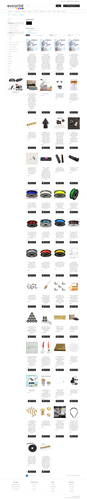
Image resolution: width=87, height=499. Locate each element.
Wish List (71, 489)
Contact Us (34, 484)
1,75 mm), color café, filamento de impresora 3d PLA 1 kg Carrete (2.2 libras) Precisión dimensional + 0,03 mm (73, 235)
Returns (34, 486)
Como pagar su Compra (15, 484)
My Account (71, 484)
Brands (53, 484)
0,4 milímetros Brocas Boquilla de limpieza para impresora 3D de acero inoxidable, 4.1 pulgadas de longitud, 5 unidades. (73, 97)
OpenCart (78, 496)
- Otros (9, 39)
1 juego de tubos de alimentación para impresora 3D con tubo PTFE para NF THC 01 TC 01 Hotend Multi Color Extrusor (31, 171)
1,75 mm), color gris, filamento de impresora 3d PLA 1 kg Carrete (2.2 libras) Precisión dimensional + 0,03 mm (31, 265)
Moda (58, 11)
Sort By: (51, 35)
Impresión (22, 14)
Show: (69, 35)
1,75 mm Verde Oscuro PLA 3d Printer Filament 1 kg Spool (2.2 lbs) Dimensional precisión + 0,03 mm (45, 234)
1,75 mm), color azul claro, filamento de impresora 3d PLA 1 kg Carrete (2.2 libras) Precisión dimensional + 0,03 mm (59, 235)
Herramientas (42, 11)
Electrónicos (30, 11)
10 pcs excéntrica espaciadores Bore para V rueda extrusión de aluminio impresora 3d (31, 297)
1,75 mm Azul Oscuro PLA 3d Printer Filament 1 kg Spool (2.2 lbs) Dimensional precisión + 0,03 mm (32, 205)
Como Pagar (10, 72)
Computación (17, 11)
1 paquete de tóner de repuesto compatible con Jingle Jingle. (73, 169)
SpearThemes (77, 497)
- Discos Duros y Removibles (13, 30)
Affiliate (52, 489)
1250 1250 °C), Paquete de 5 (32, 390)
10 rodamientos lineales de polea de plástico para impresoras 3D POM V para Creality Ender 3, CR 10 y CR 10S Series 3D (31, 329)
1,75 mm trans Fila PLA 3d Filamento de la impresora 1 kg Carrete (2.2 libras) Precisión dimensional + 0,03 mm (31, 235)
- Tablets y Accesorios (12, 51)
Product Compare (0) (40, 35)
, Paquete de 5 (46, 93)
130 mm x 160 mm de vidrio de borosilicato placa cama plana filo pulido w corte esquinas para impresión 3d (59, 392)
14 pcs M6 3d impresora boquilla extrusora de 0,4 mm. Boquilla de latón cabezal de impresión (46, 423)
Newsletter (71, 491)
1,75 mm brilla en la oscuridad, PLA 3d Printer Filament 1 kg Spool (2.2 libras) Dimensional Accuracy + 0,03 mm (46, 205)
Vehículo (36, 11)
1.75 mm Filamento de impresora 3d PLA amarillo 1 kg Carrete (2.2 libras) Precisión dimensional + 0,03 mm (59, 264)
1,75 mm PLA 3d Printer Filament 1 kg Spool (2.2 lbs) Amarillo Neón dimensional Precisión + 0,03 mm (59, 205)
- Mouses (10, 37)
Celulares (24, 11)
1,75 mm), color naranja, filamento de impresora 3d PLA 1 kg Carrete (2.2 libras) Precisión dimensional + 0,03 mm (45, 265)
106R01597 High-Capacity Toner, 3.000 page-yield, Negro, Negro (60, 328)
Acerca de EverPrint (15, 489)
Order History (71, 486)
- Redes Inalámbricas (12, 46)
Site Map (34, 489)
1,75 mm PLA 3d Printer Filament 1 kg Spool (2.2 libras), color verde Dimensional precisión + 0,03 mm (73, 205)
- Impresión (10, 32)
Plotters (29, 31)
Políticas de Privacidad (15, 486)
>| (47, 475)
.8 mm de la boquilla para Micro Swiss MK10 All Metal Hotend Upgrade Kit (59, 95)
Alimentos (63, 11)
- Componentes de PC (12, 28)
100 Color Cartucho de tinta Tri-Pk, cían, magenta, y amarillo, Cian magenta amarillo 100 (45, 328)
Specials (52, 491)
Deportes (49, 11)
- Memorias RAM (11, 35)
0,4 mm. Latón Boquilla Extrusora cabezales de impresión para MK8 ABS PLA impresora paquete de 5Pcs (31, 135)
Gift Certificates (53, 486)
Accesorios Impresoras (32, 30)
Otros (9, 20)
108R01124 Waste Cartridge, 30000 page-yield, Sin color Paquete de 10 (73, 328)
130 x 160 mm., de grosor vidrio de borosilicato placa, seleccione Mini (74, 391)
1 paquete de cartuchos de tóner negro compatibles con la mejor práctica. (59, 169)
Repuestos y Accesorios (32, 33)
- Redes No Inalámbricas (12, 49)
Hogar (54, 11)
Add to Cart (32, 73)
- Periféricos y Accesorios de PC (14, 42)
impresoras (10, 11)
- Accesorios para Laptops (13, 25)
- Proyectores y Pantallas (12, 44)
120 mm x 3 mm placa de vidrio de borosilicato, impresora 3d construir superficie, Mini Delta (73, 359)
